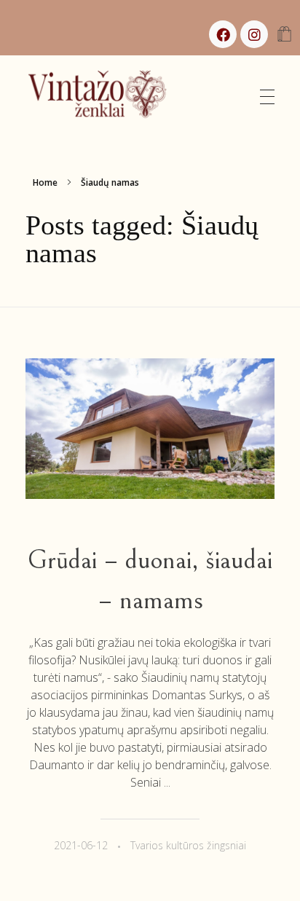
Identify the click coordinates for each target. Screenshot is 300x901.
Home (45, 182)
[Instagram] (254, 34)
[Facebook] (223, 34)
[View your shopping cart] (284, 34)
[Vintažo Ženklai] (104, 94)
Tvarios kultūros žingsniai (188, 845)
